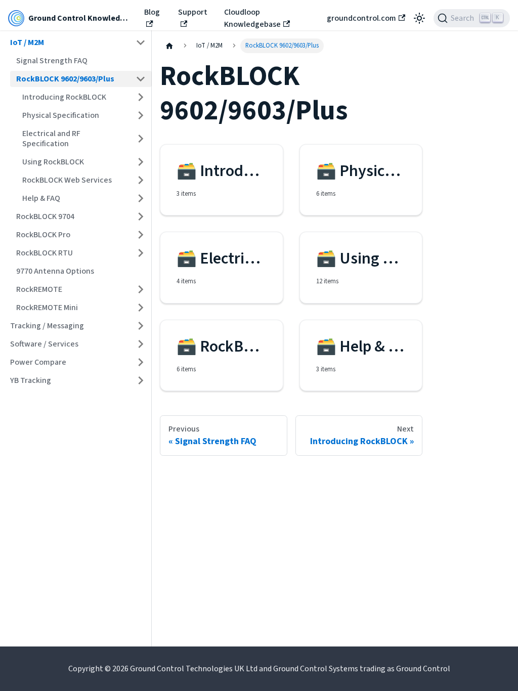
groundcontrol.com (361, 18)
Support (192, 12)
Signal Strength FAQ (52, 60)
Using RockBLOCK (53, 161)
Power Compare (38, 362)
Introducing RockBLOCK (64, 97)
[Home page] (169, 45)
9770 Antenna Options (55, 271)
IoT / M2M (27, 42)
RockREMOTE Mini (47, 307)
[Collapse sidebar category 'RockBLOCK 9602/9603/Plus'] (141, 79)
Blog (152, 12)
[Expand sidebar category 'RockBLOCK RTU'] (141, 253)
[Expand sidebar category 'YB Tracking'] (141, 380)
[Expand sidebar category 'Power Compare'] (141, 362)
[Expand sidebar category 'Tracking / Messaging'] (141, 326)
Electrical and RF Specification (51, 138)
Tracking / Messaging (47, 325)
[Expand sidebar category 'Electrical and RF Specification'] (141, 138)
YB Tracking (30, 380)
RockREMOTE (39, 289)
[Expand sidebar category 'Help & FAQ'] (141, 198)
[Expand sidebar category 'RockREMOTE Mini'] (141, 307)
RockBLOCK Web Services (67, 180)
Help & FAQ (41, 198)
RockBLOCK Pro (43, 234)
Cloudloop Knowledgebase (252, 18)
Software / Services (44, 344)
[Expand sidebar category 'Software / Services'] (141, 344)
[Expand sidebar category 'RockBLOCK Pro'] (141, 235)
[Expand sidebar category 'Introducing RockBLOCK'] (141, 97)
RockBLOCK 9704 (45, 216)
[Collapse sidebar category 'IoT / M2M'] (141, 42)
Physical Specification (60, 115)
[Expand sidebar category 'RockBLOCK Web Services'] (141, 180)
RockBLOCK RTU (44, 252)
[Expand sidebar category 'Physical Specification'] (141, 115)
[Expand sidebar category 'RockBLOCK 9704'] (141, 216)
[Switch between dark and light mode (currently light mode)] (419, 18)
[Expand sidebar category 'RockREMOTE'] (141, 289)
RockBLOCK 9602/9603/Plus (65, 78)
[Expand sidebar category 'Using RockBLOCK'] (141, 162)
